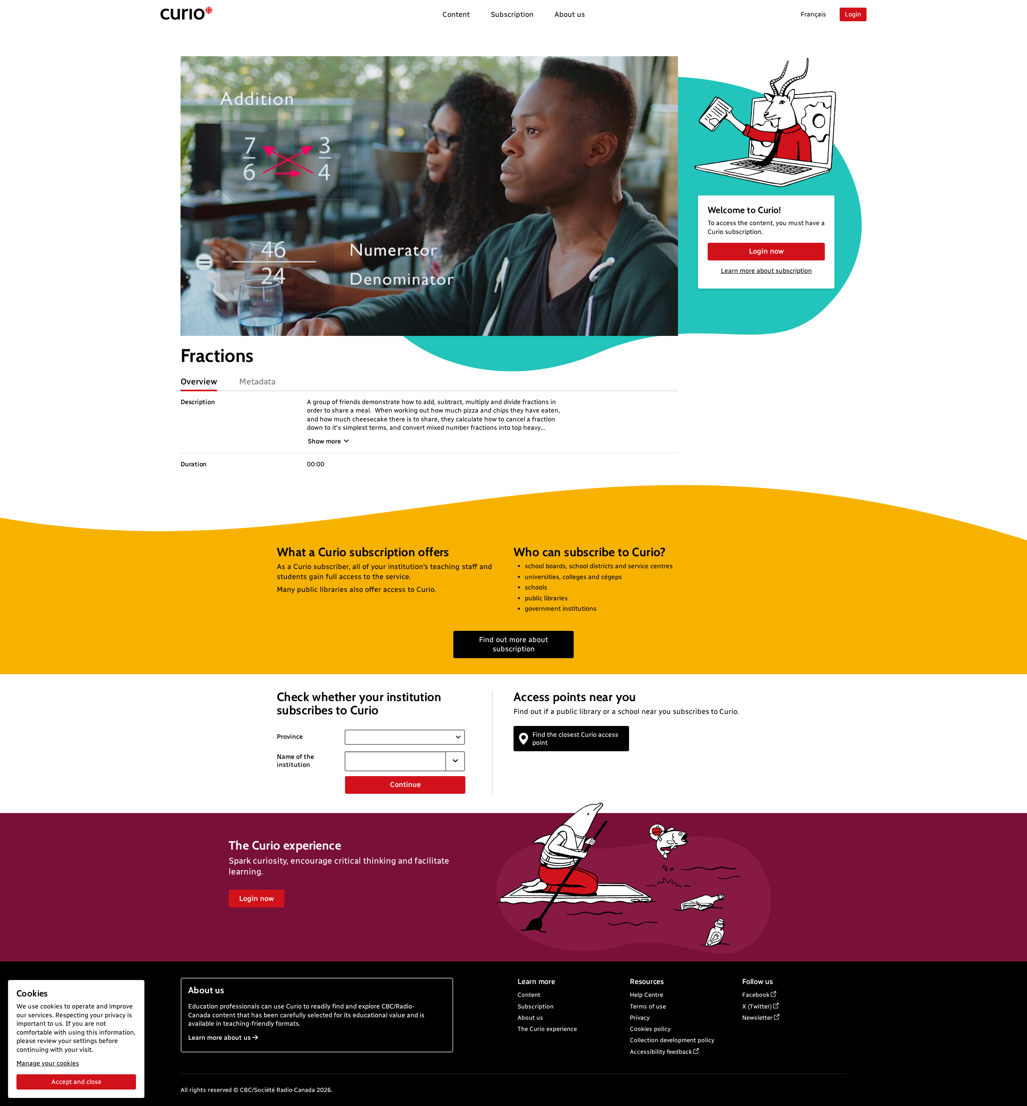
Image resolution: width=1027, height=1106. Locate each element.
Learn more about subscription (766, 270)
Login (853, 14)
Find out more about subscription (513, 644)
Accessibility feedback (661, 1051)
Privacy (639, 1017)
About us (530, 1017)
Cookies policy (650, 1029)
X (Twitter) (757, 1006)
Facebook (755, 994)
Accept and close (76, 1082)
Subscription (536, 1006)
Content (529, 994)
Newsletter (757, 1017)
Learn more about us (219, 1037)
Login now (766, 251)
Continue (405, 784)
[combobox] (395, 761)
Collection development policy (672, 1040)
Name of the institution (295, 761)
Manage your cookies (47, 1063)
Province (290, 736)
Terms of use (648, 1006)
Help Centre (646, 994)
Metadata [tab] (257, 381)
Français (813, 14)
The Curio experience (547, 1029)
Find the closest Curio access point (575, 738)
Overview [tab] (199, 381)
